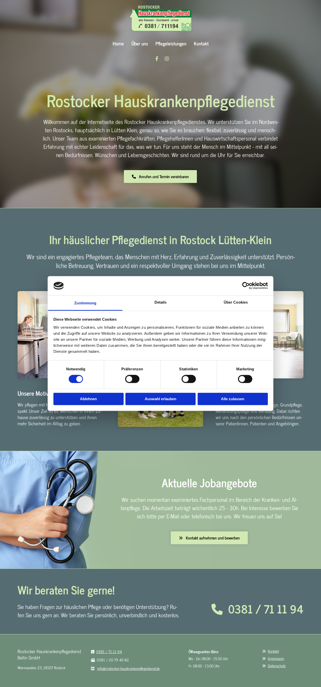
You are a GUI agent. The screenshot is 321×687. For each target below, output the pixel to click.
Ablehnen (88, 399)
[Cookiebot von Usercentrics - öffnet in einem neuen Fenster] (246, 286)
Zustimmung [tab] (85, 303)
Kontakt (201, 43)
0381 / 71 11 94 (265, 608)
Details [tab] (160, 302)
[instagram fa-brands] (167, 58)
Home (118, 43)
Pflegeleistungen (170, 43)
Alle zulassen (232, 399)
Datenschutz (277, 665)
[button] (160, 176)
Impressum (276, 658)
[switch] (132, 379)
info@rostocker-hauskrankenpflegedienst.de (128, 668)
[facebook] (156, 58)
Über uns (139, 43)
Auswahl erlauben (160, 399)
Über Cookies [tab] (236, 302)
